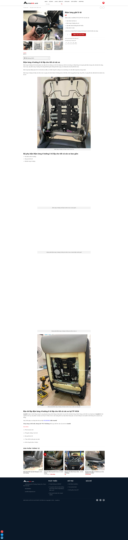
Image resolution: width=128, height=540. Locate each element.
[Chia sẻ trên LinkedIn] (76, 43)
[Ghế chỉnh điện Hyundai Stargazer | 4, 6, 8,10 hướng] (33, 460)
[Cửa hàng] (2, 537)
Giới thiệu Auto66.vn (73, 484)
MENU (46, 1)
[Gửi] (62, 4)
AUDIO (56, 1)
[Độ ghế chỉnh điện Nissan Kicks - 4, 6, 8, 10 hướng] (74, 460)
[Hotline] (2, 531)
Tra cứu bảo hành (73, 487)
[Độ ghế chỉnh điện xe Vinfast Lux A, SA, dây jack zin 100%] (95, 460)
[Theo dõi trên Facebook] (97, 500)
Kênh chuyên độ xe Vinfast (31, 442)
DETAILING (67, 1)
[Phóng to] (25, 38)
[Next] (60, 25)
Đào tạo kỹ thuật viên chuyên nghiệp (56, 493)
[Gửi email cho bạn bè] (71, 43)
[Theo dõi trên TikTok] (100, 500)
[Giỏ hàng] (103, 3)
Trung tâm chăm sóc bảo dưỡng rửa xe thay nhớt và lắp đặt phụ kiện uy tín (56, 488)
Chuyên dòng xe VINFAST (55, 484)
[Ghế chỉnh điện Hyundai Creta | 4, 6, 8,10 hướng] (53, 460)
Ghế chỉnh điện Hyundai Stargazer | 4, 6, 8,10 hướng (32, 472)
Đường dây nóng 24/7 (74, 490)
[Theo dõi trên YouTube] (104, 500)
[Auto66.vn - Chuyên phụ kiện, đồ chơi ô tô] (33, 3)
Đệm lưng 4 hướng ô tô (71, 40)
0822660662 (28, 488)
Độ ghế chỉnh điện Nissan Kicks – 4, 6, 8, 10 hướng (74, 472)
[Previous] (26, 25)
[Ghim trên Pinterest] (73, 43)
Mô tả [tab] (24, 54)
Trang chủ (25, 7)
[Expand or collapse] (48, 58)
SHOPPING (81, 1)
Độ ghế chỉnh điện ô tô (35, 7)
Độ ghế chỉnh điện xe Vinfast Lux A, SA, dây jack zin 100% (94, 472)
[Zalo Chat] (2, 534)
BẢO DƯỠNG (74, 1)
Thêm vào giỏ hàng (79, 34)
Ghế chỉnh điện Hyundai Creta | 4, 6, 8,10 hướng (53, 472)
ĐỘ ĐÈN (51, 1)
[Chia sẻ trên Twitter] (69, 43)
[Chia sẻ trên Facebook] (66, 43)
